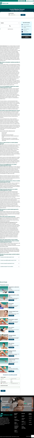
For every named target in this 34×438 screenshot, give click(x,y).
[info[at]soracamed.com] (14, 399)
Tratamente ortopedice (15, 368)
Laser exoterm (11, 327)
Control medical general (17, 9)
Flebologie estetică (12, 335)
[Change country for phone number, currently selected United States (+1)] (9, 15)
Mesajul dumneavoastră (4, 385)
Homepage (12, 10)
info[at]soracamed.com (16, 401)
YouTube (30, 422)
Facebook (30, 416)
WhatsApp (30, 424)
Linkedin (30, 420)
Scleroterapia (11, 303)
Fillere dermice (11, 343)
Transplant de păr (24, 424)
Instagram (30, 418)
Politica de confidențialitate (16, 420)
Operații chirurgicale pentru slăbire (24, 427)
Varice (9, 367)
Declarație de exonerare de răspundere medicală (16, 427)
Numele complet (3, 377)
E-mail (11, 381)
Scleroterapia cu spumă (13, 319)
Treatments (16, 10)
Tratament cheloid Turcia (13, 311)
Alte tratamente (21, 10)
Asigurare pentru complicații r (16, 431)
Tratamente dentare (23, 419)
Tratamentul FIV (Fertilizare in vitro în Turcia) (13, 359)
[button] (33, 3)
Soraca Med (9, 436)
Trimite (23, 14)
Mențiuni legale (15, 417)
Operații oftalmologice (24, 421)
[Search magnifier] (33, 0)
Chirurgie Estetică (23, 416)
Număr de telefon (11, 13)
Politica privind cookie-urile (16, 423)
